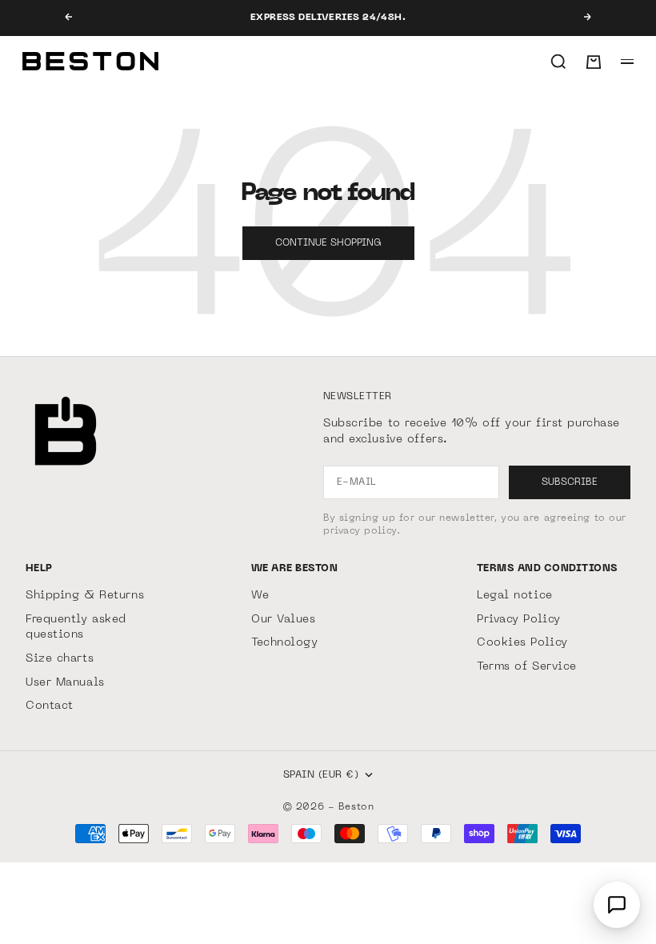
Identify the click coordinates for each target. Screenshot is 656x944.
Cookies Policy (522, 643)
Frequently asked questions (76, 627)
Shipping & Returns (85, 595)
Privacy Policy (519, 619)
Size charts (60, 659)
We (260, 595)
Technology (284, 643)
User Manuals (65, 683)
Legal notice (515, 595)
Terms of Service (527, 667)
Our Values (283, 619)
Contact (50, 706)
